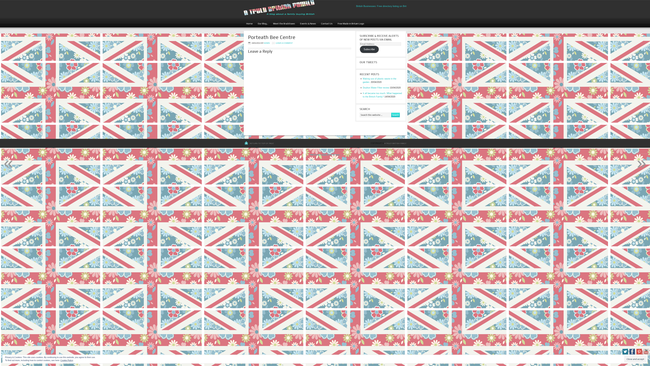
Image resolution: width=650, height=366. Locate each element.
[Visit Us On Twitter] (625, 354)
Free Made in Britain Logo (349, 23)
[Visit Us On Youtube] (646, 354)
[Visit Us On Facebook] (632, 354)
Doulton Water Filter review (376, 87)
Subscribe (369, 49)
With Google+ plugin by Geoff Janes (325, 155)
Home (249, 23)
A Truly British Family (395, 143)
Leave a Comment (284, 43)
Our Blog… (261, 23)
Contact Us (326, 23)
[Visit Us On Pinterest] (639, 354)
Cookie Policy (66, 360)
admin (267, 43)
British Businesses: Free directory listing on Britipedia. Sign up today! (384, 6)
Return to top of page (262, 143)
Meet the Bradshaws (284, 23)
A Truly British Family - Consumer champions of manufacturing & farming (285, 9)
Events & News (307, 23)
